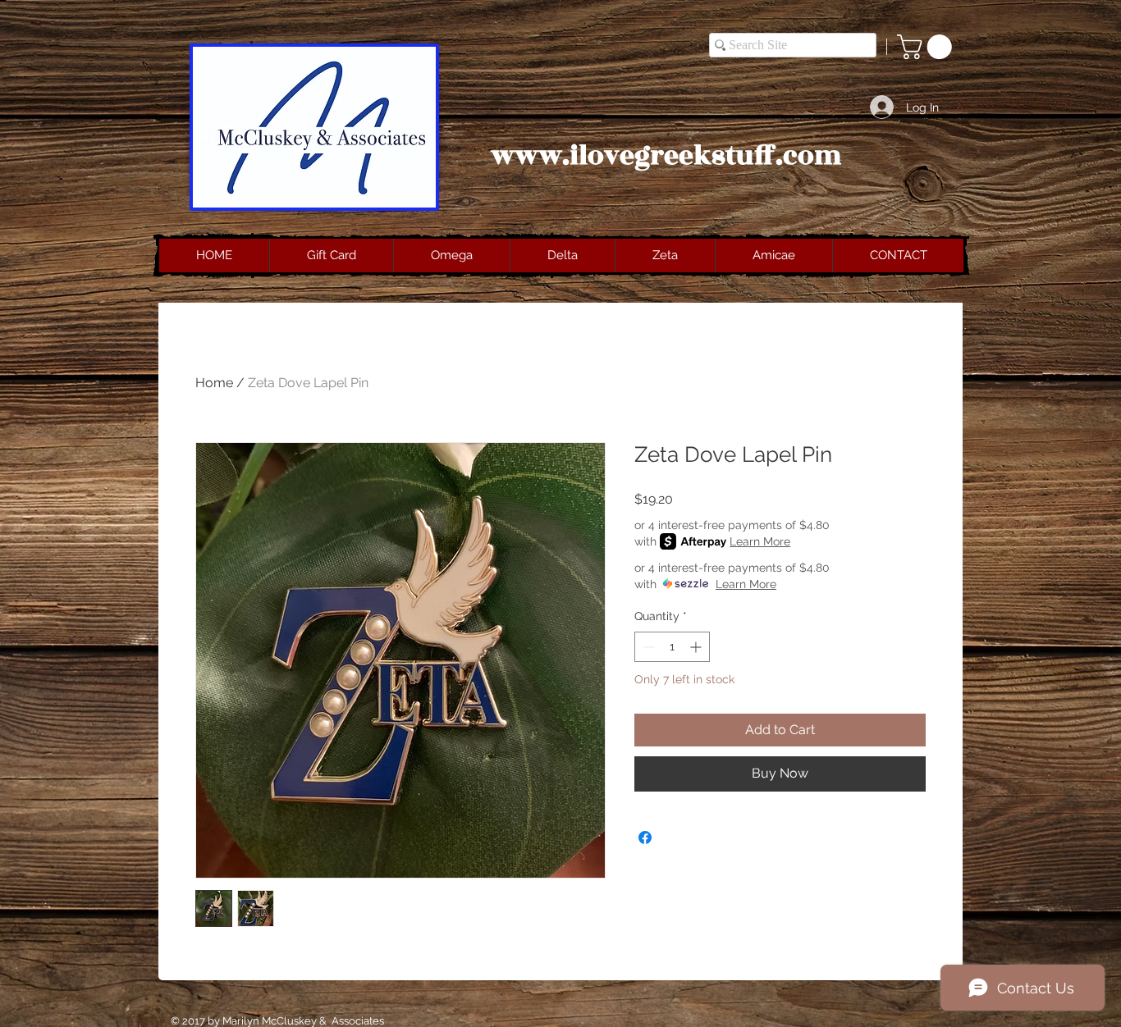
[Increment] (697, 646)
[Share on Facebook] (645, 837)
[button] (927, 46)
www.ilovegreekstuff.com (666, 155)
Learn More (760, 541)
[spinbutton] (672, 646)
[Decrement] (647, 646)
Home (214, 382)
